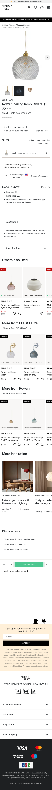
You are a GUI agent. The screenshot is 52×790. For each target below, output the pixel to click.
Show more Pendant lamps (16, 549)
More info (45, 187)
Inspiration (8, 724)
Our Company (10, 734)
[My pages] (29, 7)
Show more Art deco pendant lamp (19, 539)
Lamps (12, 25)
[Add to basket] (19, 313)
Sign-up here (42, 131)
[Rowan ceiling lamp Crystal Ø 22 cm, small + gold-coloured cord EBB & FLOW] (26, 57)
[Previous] (4, 57)
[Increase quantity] (11, 564)
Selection (8, 714)
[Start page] (7, 7)
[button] (7, 117)
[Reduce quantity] (4, 564)
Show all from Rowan (12, 393)
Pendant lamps (23, 25)
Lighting (5, 25)
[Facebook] (18, 691)
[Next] (47, 57)
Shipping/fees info (39, 176)
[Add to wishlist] (14, 313)
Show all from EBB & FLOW (15, 328)
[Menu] (48, 7)
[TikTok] (34, 691)
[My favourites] (35, 7)
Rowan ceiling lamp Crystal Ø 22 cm (17, 28)
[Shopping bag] (42, 7)
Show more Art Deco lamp (15, 544)
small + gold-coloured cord (16, 571)
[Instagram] (26, 691)
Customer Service (12, 704)
